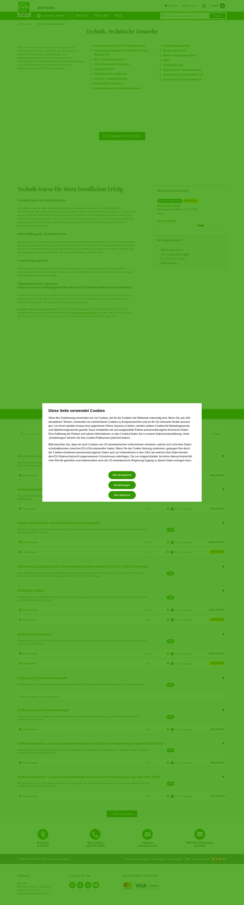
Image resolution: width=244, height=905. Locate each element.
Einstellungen (122, 485)
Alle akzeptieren (122, 475)
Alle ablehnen (122, 495)
